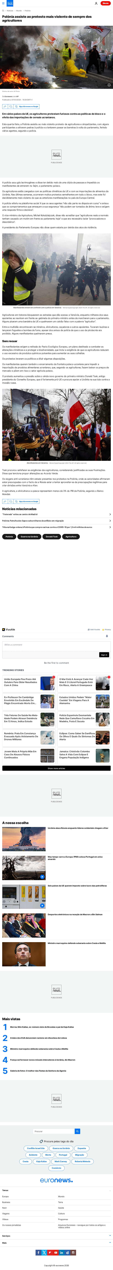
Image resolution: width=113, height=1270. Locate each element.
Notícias (10, 10)
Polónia (27, 10)
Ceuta (25, 1161)
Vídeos (5, 1219)
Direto (106, 3)
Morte (48, 1155)
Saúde (61, 1208)
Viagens (5, 1213)
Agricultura (71, 536)
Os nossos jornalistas (11, 1225)
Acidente (33, 1155)
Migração (79, 1155)
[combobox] (56, 1131)
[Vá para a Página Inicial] (10, 3)
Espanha (82, 1148)
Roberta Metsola (82, 1161)
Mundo (19, 10)
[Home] (3, 10)
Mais (4, 1243)
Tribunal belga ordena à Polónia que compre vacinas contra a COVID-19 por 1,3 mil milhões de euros (47, 527)
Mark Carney (61, 1161)
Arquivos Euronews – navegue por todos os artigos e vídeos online (81, 1226)
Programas (63, 1219)
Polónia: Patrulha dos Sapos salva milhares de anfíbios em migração (33, 521)
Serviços (6, 1236)
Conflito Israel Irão (36, 1148)
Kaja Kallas (41, 1161)
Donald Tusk (52, 536)
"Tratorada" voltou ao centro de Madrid (19, 514)
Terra (60, 1202)
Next (4, 1208)
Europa (5, 1196)
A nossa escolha (15, 823)
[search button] (77, 1131)
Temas (5, 1190)
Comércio (56, 1168)
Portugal (63, 1155)
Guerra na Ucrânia (29, 536)
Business (6, 1202)
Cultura (61, 1213)
